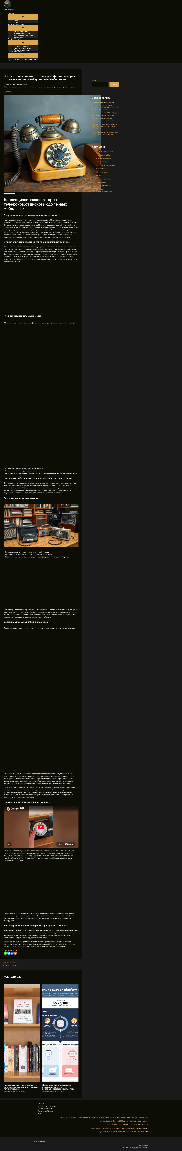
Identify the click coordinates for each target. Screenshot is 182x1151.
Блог (9, 61)
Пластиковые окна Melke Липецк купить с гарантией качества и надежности (104, 126)
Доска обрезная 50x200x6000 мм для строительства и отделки (124, 1121)
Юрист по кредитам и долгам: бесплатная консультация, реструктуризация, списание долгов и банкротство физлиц (104, 1117)
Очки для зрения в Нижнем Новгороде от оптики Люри (127, 1124)
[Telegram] (8, 953)
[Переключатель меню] (23, 17)
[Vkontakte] (12, 953)
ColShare (9, 9)
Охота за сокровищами (22, 48)
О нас (16, 21)
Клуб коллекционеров (22, 33)
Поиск (94, 80)
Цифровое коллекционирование (26, 59)
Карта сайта (143, 1145)
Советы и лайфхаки (15, 52)
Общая (16, 22)
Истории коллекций (21, 46)
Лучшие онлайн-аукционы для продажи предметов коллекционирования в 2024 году (58, 1087)
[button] (15, 13)
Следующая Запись (8, 965)
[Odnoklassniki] (15, 953)
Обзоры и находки (14, 39)
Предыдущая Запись (8, 963)
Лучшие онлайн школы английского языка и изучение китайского (123, 1132)
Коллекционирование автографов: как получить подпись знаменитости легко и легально (21, 1087)
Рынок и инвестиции (21, 50)
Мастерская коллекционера (24, 35)
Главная (11, 13)
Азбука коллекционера (16, 24)
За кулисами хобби (21, 32)
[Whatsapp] (5, 953)
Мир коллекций (19, 37)
